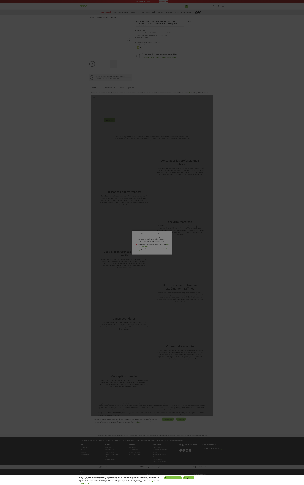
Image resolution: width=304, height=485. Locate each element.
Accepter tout (188, 478)
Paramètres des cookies (173, 478)
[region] (152, 480)
